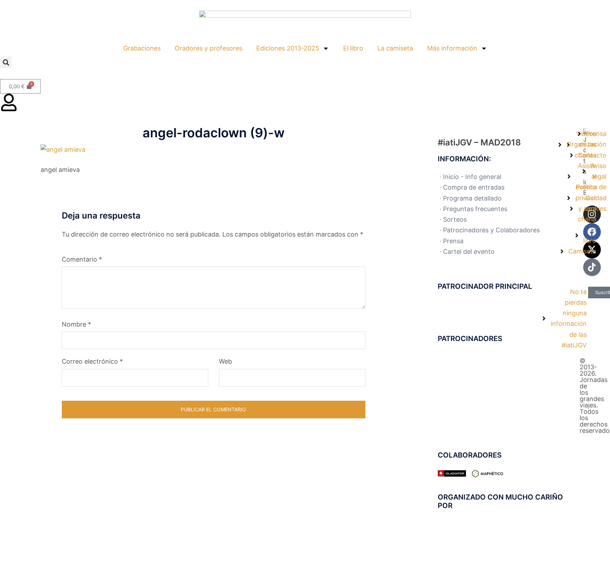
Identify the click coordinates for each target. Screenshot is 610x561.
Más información (452, 48)
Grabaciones (142, 48)
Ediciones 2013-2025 (287, 48)
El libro (353, 48)
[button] (6, 62)
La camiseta (395, 48)
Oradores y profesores (208, 48)
